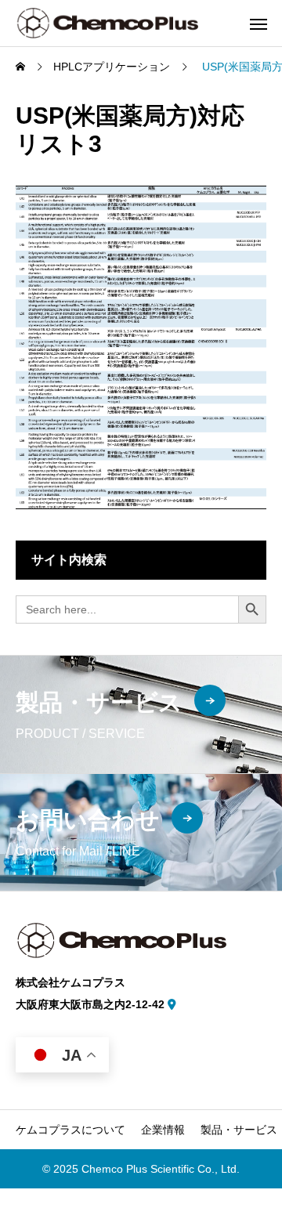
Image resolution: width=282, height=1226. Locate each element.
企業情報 (163, 1129)
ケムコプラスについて (70, 1129)
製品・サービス (239, 1129)
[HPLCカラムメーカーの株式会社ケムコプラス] (107, 23)
